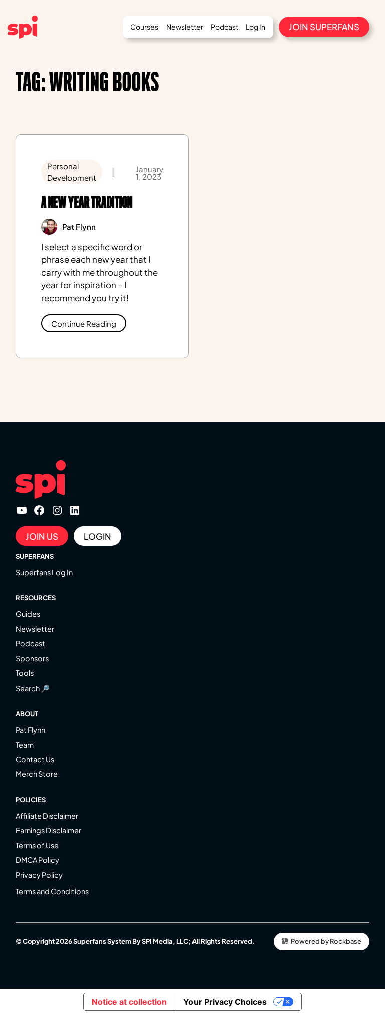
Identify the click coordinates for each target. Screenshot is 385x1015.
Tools (25, 673)
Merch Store (37, 773)
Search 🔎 (33, 688)
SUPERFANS (35, 556)
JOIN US (42, 536)
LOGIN (97, 536)
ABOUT (27, 714)
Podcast (30, 643)
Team (25, 744)
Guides (28, 613)
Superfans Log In (44, 572)
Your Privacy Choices (225, 1002)
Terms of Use (37, 845)
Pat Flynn (30, 729)
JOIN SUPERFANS (324, 26)
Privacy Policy (39, 874)
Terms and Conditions (52, 891)
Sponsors (32, 658)
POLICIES (31, 800)
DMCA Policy (37, 859)
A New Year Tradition (87, 202)
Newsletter (35, 628)
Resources (36, 598)
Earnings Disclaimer (48, 830)
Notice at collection (129, 1002)
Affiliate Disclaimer (47, 815)
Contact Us (35, 759)
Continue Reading (83, 323)
